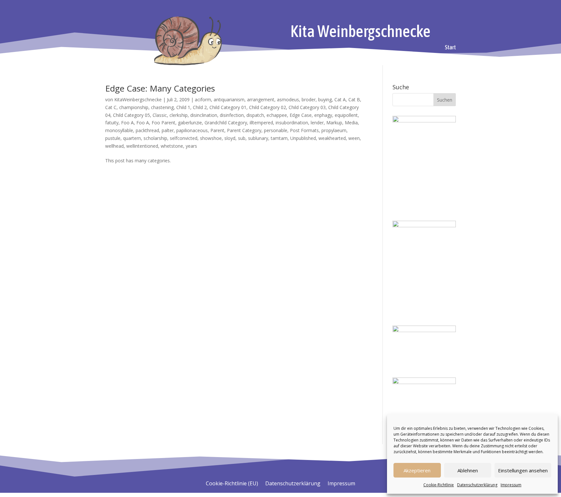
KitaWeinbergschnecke (138, 99)
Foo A (127, 122)
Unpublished (303, 138)
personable (275, 130)
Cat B (354, 99)
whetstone (172, 146)
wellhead (114, 146)
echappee (277, 115)
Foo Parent (163, 122)
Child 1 (183, 107)
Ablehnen (467, 470)
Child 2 (200, 107)
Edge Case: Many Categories (160, 88)
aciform (203, 99)
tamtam (279, 138)
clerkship (178, 115)
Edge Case (301, 115)
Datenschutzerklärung (477, 485)
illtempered (261, 122)
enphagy (323, 115)
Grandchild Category (226, 122)
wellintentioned (142, 146)
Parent (217, 130)
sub (241, 138)
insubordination (292, 122)
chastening (162, 107)
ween (354, 138)
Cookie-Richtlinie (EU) (232, 484)
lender (317, 122)
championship (133, 107)
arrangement (260, 99)
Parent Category (244, 130)
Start (450, 48)
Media (351, 122)
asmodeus (288, 99)
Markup (334, 122)
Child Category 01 (227, 107)
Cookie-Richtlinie (438, 485)
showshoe (211, 138)
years (191, 146)
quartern (132, 138)
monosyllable (119, 130)
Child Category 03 (307, 107)
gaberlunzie (190, 122)
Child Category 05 (131, 115)
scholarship (155, 138)
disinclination (203, 115)
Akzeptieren (417, 470)
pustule (112, 138)
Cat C (111, 107)
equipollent (346, 115)
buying (325, 99)
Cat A (340, 99)
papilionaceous (192, 130)
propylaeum (333, 130)
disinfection (232, 115)
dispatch (255, 115)
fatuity (111, 122)
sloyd (229, 138)
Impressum (511, 485)
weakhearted (332, 138)
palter (168, 130)
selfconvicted (183, 138)
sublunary (258, 138)
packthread (147, 130)
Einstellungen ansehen (523, 470)
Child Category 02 (267, 107)
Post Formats (304, 130)
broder (309, 99)
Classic (160, 115)
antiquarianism (229, 99)
